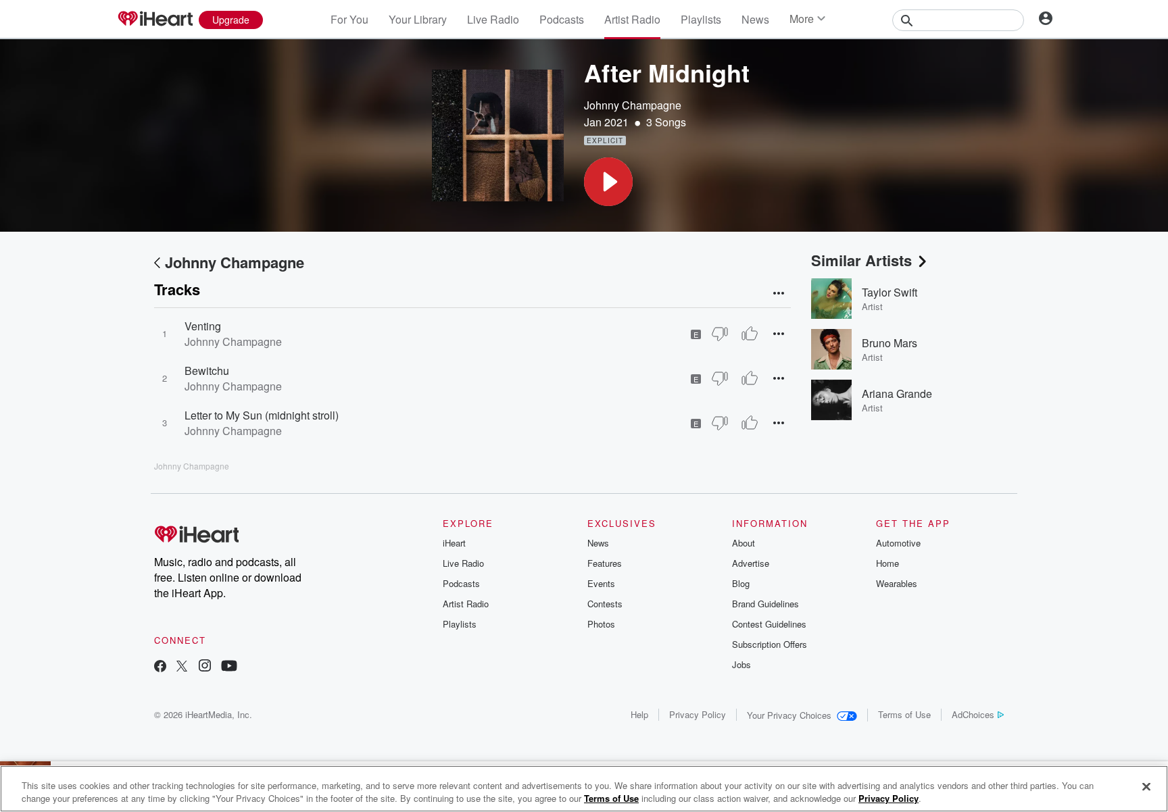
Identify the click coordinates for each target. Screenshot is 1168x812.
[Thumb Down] (720, 333)
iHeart (454, 542)
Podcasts (561, 19)
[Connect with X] (181, 667)
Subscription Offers (769, 644)
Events (601, 583)
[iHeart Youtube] (229, 667)
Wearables (896, 583)
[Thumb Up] (749, 333)
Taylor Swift (889, 292)
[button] (608, 181)
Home (887, 563)
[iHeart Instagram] (205, 667)
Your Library (418, 19)
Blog (741, 583)
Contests (605, 603)
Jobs (741, 664)
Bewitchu (207, 370)
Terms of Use (904, 714)
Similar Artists (861, 260)
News (755, 19)
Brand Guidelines (765, 603)
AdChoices (973, 714)
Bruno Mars (889, 343)
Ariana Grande (897, 393)
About (743, 542)
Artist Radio (632, 19)
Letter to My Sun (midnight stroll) (262, 415)
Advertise (750, 563)
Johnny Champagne (632, 105)
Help (639, 714)
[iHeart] (154, 19)
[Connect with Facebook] (160, 667)
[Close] (1146, 787)
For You (349, 19)
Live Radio (493, 19)
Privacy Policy (697, 714)
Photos (601, 623)
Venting (203, 326)
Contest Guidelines (769, 623)
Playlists (701, 19)
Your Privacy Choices (789, 715)
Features (604, 563)
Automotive (898, 542)
